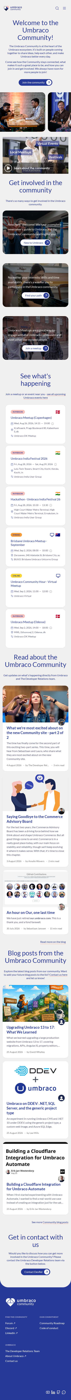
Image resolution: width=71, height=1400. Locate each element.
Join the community (33, 82)
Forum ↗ (10, 1323)
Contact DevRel (33, 1271)
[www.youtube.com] (48, 1393)
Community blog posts (55, 1222)
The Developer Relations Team (22, 1351)
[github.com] (58, 1393)
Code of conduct (49, 1328)
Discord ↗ (11, 1328)
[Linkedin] (53, 1393)
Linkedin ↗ (11, 1332)
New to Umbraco (33, 242)
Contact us (11, 1360)
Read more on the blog (53, 941)
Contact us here (58, 974)
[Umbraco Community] (12, 8)
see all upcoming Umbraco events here (44, 395)
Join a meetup (33, 348)
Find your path (33, 295)
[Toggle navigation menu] (64, 8)
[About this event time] (52, 424)
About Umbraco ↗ (15, 1355)
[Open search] (57, 8)
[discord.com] (64, 1393)
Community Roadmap (52, 1323)
